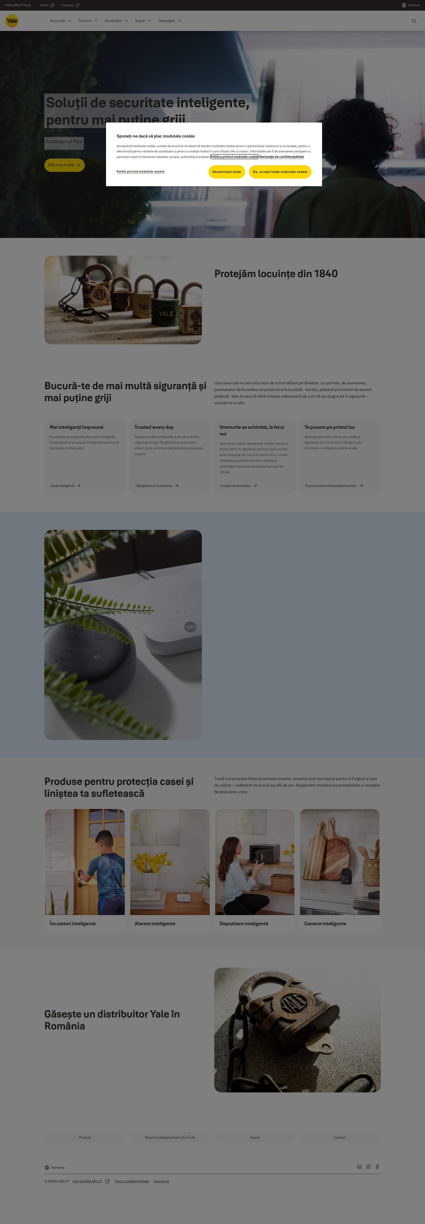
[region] (214, 154)
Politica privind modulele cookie (234, 157)
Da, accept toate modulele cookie (280, 172)
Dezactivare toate (226, 172)
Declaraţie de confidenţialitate (281, 157)
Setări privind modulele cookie (141, 171)
